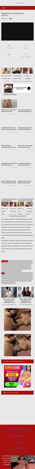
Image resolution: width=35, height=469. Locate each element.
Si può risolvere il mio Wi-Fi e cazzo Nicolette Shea (9, 181)
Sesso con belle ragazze (13, 280)
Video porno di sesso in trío (13, 270)
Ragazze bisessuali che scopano (13, 273)
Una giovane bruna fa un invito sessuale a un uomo (9, 128)
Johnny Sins (13, 268)
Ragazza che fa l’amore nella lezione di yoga (24, 181)
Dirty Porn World (17, 448)
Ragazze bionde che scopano (24, 261)
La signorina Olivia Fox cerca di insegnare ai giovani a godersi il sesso (25, 165)
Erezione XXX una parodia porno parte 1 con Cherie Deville (25, 200)
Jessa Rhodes (5, 268)
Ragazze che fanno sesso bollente (19, 275)
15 (12, 18)
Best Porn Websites (17, 435)
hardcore (25, 278)
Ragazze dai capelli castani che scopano (12, 263)
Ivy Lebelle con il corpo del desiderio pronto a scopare (9, 165)
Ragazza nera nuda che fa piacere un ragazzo (8, 110)
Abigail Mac (12, 261)
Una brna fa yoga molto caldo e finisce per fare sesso (25, 111)
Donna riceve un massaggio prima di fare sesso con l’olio (8, 147)
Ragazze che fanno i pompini (23, 266)
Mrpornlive (17, 442)
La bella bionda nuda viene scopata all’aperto (9, 199)
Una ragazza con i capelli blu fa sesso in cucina (25, 146)
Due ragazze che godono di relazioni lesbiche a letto (25, 129)
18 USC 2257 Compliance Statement (17, 429)
